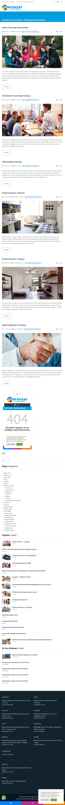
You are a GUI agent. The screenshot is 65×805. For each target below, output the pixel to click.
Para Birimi (7, 502)
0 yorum (60, 31)
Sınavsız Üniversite (10, 526)
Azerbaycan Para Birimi (10, 621)
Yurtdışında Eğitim (9, 519)
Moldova (7, 496)
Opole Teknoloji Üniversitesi (15, 27)
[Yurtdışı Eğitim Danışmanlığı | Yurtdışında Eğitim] (12, 7)
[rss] (61, 2)
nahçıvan (6, 483)
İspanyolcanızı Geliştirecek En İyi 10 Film (15, 662)
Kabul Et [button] (54, 800)
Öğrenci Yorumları (9, 485)
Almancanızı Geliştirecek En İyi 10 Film (15, 681)
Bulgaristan (8, 492)
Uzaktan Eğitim (8, 509)
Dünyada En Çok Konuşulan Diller (13, 627)
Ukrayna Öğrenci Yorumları (13, 500)
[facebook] (54, 2)
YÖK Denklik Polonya (12, 161)
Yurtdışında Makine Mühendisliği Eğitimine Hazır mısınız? (31, 584)
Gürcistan (8, 494)
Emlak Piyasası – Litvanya (21, 542)
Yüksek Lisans (20, 14)
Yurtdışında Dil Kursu (38, 14)
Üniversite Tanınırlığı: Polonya (16, 95)
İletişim (5, 17)
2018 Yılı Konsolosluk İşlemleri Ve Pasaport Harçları (19, 549)
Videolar (58, 14)
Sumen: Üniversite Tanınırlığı (22, 607)
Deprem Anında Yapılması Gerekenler (25, 655)
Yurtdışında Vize (8, 528)
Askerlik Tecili (7, 475)
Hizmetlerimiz (50, 14)
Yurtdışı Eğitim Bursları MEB (21, 563)
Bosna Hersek (9, 490)
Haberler (6, 481)
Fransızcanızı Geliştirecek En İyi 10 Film (15, 675)
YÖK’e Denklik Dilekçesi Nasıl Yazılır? (24, 592)
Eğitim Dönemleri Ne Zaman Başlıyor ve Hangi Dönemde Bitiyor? (24, 571)
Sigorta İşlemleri (18, 329)
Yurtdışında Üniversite (9, 14)
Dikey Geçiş (7, 477)
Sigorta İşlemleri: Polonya (14, 325)
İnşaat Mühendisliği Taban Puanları (14, 633)
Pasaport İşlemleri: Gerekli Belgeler (24, 555)
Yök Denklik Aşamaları (20, 600)
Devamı (6, 86)
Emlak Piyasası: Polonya (13, 193)
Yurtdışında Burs (8, 517)
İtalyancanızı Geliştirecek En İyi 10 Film (15, 669)
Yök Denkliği (17, 31)
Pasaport (6, 505)
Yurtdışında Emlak (18, 197)
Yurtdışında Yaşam (9, 530)
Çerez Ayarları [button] (45, 800)
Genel (5, 479)
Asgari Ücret (7, 473)
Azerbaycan (8, 488)
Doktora (28, 14)
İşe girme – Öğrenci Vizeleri (21, 577)
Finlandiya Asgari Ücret (10, 615)
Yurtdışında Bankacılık (10, 515)
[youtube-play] (57, 2)
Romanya (8, 498)
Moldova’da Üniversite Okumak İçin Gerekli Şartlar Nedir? (32, 640)
